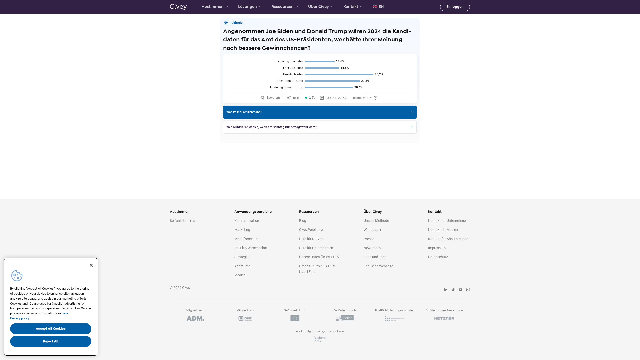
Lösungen (247, 6)
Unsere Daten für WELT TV (319, 257)
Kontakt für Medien (443, 230)
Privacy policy (20, 318)
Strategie (241, 257)
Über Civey (318, 6)
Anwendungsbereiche (253, 212)
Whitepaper (373, 230)
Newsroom (372, 248)
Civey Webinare (311, 230)
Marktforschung (247, 239)
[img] (320, 74)
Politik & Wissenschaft (251, 248)
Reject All (50, 341)
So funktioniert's (182, 221)
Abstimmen (213, 6)
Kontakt (351, 6)
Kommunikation (246, 221)
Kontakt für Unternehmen (448, 221)
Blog (302, 221)
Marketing (242, 230)
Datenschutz (438, 257)
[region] (51, 307)
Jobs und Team (376, 257)
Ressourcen (283, 6)
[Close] (91, 265)
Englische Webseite (378, 266)
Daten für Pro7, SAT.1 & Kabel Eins (317, 269)
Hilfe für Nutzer (311, 239)
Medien (240, 275)
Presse (369, 239)
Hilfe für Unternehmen (316, 248)
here (65, 313)
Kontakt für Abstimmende (448, 239)
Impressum (437, 248)
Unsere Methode (376, 221)
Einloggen (455, 7)
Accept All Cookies (51, 328)
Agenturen (242, 266)
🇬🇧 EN (378, 6)
